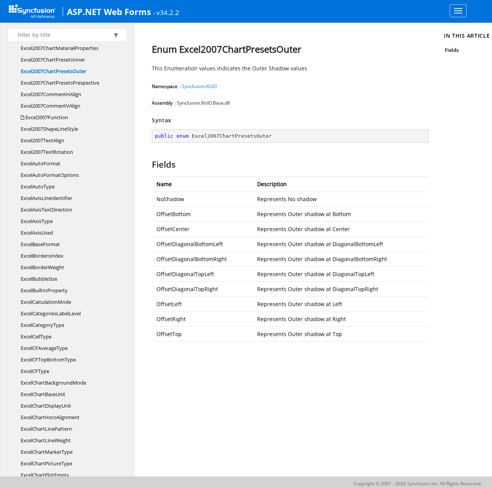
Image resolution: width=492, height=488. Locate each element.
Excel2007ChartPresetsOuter (53, 71)
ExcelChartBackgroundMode (53, 382)
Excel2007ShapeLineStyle (49, 128)
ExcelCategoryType (42, 324)
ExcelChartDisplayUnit (46, 405)
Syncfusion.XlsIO (199, 86)
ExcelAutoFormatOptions (50, 175)
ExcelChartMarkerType (47, 451)
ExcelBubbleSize (39, 278)
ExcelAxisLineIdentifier (46, 198)
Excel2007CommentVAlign (50, 105)
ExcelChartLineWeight (46, 440)
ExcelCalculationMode (46, 301)
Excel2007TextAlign (42, 140)
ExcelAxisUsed (37, 232)
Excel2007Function (46, 117)
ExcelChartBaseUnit (43, 394)
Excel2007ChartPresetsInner (53, 59)
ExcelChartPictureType (46, 463)
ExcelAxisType (37, 221)
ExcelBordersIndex (42, 255)
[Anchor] (148, 164)
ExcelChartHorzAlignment (50, 417)
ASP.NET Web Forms (109, 11)
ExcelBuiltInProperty (44, 290)
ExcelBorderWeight (42, 267)
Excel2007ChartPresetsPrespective (60, 82)
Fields (452, 50)
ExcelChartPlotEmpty (45, 474)
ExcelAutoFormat (40, 163)
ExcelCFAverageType (44, 348)
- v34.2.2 (166, 12)
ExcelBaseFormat (40, 244)
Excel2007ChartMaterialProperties (59, 48)
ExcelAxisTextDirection (46, 209)
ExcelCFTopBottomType (48, 359)
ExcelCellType (36, 336)
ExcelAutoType (38, 186)
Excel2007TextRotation (47, 151)
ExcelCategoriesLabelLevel (51, 313)
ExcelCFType (35, 371)
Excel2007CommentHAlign (51, 94)
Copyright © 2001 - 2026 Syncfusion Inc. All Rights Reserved (417, 483)
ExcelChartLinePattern (46, 428)
